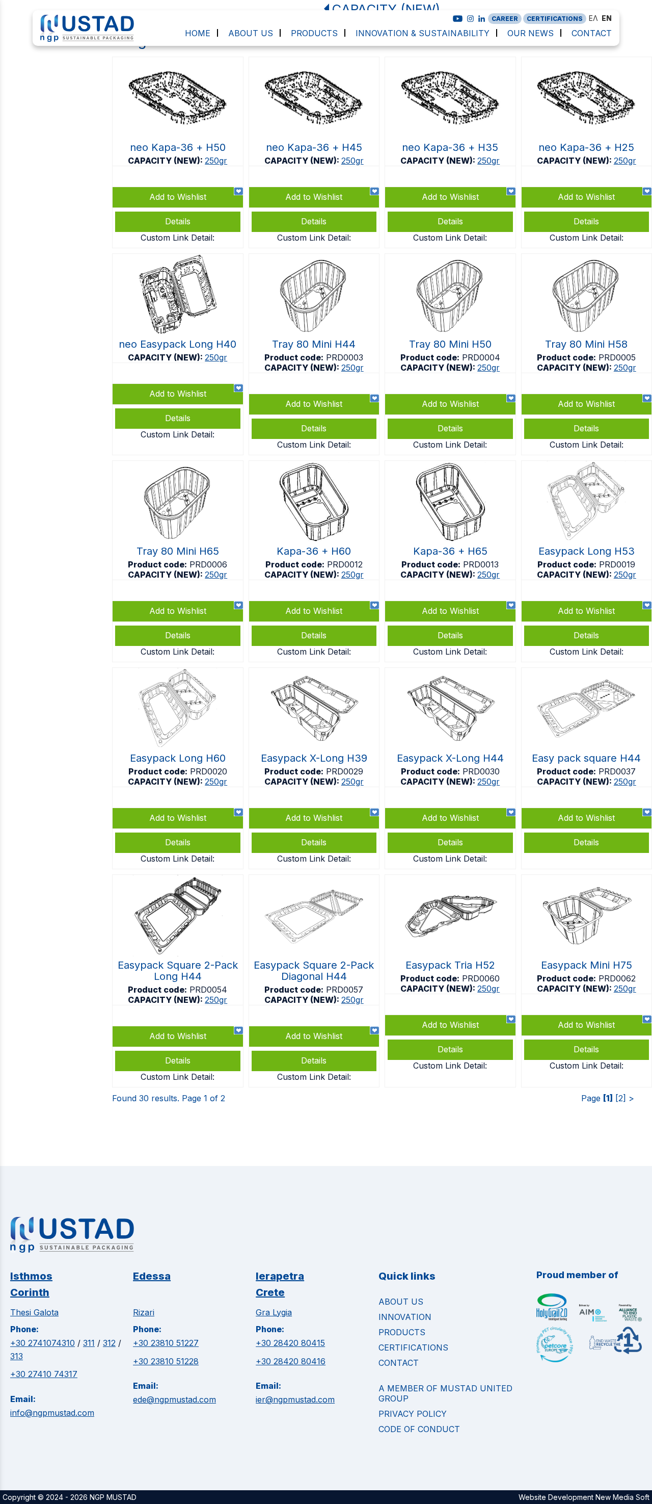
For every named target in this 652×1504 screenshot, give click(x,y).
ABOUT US (400, 1301)
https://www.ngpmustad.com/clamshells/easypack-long (587, 561)
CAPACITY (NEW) (386, 9)
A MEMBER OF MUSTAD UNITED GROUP (445, 1393)
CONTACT (398, 1363)
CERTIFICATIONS (555, 18)
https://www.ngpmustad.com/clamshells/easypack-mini (587, 981)
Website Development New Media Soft (584, 1497)
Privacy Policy (412, 1414)
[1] (608, 1098)
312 (109, 1343)
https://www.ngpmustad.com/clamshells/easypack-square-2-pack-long (178, 981)
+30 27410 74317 (43, 1374)
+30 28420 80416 (290, 1361)
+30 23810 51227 (166, 1343)
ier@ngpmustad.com (295, 1399)
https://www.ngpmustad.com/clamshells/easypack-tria (450, 981)
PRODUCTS (401, 1332)
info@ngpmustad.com (52, 1413)
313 (16, 1356)
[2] (620, 1098)
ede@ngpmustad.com (174, 1399)
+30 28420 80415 (290, 1343)
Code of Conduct (419, 1429)
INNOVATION (404, 1317)
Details (586, 842)
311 (89, 1343)
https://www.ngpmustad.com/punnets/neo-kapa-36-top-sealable (178, 152)
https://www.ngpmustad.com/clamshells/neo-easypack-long (178, 354)
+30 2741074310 (42, 1343)
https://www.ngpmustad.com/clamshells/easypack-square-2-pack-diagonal (314, 981)
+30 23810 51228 (166, 1361)
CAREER (505, 18)
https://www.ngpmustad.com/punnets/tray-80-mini (314, 354)
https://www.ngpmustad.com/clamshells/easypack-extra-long (314, 768)
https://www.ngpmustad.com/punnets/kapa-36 (314, 561)
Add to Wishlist (586, 818)
